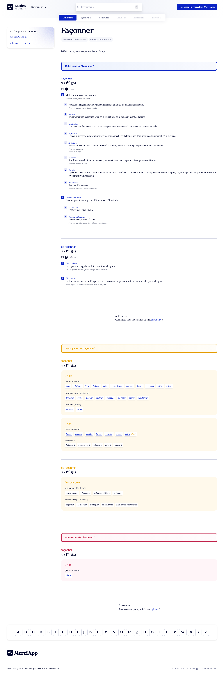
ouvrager (121, 398)
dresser (119, 434)
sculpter (99, 398)
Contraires (104, 18)
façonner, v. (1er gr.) (18, 37)
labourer (69, 409)
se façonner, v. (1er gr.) (20, 43)
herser (79, 409)
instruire (108, 434)
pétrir (80, 398)
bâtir (87, 386)
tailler (160, 386)
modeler (89, 398)
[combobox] (109, 7)
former (139, 386)
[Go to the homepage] (16, 7)
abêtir (68, 575)
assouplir (110, 398)
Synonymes (86, 18)
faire (68, 386)
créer (105, 386)
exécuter (129, 386)
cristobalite (156, 319)
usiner (169, 386)
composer (150, 386)
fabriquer (77, 386)
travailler (70, 398)
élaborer (96, 386)
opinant (154, 609)
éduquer (78, 434)
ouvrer (131, 398)
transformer (143, 398)
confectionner (117, 386)
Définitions (68, 18)
